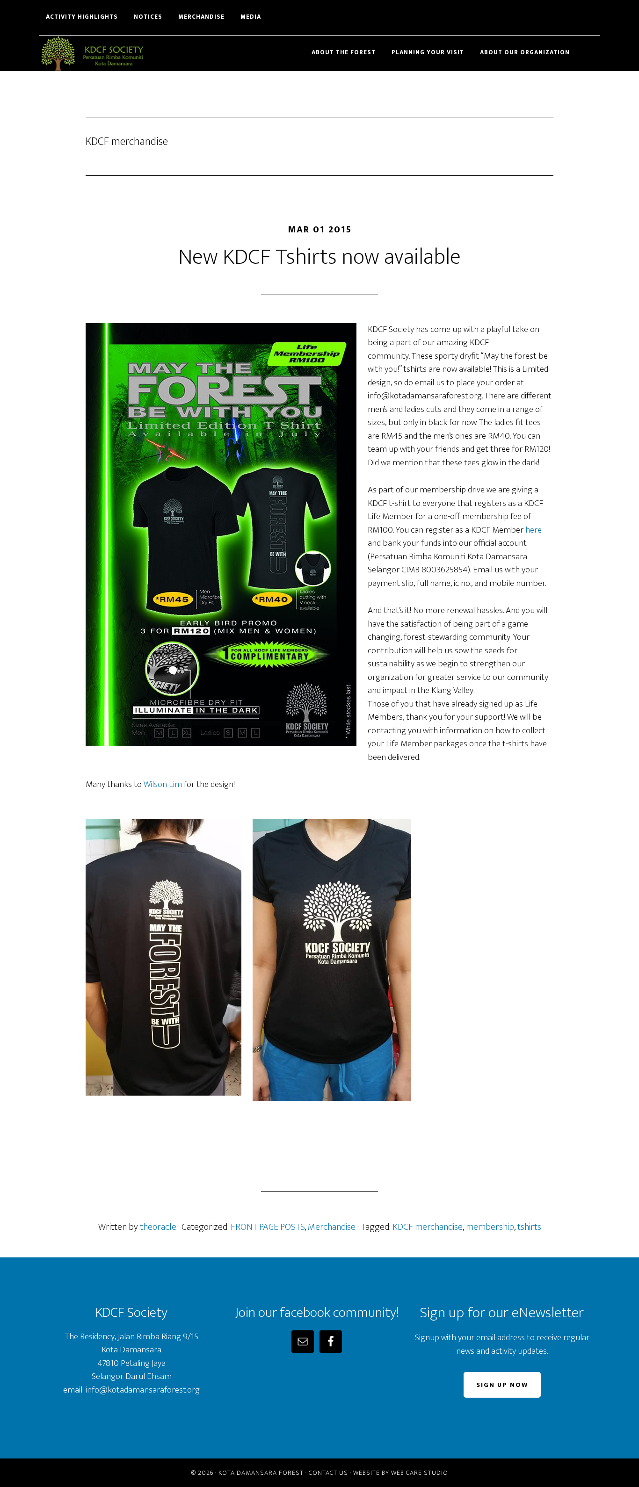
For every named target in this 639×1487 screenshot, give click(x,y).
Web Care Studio (419, 1472)
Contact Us (328, 1472)
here (533, 530)
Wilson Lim (163, 784)
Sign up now (502, 1384)
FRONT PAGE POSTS (268, 1227)
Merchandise (332, 1227)
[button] (593, 48)
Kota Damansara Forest (261, 1472)
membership (490, 1227)
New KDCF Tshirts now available (319, 257)
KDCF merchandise (427, 1227)
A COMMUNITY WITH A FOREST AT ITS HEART (123, 53)
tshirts (529, 1227)
